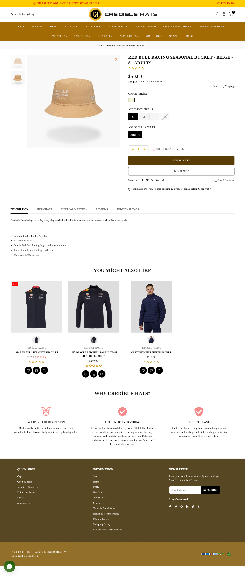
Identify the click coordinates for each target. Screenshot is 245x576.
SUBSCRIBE (210, 489)
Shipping (133, 81)
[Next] (122, 101)
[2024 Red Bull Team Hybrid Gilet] (36, 307)
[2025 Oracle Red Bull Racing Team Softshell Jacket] (93, 307)
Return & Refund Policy (106, 513)
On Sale (174, 36)
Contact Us (99, 502)
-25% (15, 284)
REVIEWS (102, 209)
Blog (189, 36)
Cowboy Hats (118, 26)
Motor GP (58, 36)
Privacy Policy (101, 519)
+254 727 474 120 (225, 3)
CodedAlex (32, 555)
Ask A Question (225, 180)
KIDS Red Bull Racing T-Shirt (208, 352)
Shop (53, 26)
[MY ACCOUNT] (224, 14)
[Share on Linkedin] (157, 180)
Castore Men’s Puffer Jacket (151, 352)
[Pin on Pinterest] (152, 180)
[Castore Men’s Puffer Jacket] (151, 307)
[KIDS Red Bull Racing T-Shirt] (208, 307)
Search (96, 476)
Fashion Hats (145, 26)
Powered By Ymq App (223, 86)
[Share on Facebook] (142, 180)
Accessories (128, 36)
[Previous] (24, 101)
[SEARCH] (217, 14)
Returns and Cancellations (107, 529)
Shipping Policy (102, 524)
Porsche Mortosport (177, 26)
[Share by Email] (162, 180)
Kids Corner (153, 36)
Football (104, 36)
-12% (187, 284)
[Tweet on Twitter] (147, 180)
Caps (20, 476)
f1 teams (71, 26)
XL (165, 117)
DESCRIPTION (19, 209)
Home (101, 45)
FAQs (96, 487)
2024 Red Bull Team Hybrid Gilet (36, 352)
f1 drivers (93, 26)
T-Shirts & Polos (26, 492)
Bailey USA (81, 36)
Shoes (20, 497)
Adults (135, 135)
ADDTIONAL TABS (128, 209)
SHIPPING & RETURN (74, 209)
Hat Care (98, 492)
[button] (231, 14)
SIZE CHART (44, 209)
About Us (98, 497)
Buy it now (181, 171)
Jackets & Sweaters (27, 487)
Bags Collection (29, 26)
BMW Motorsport (212, 26)
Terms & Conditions (104, 508)
